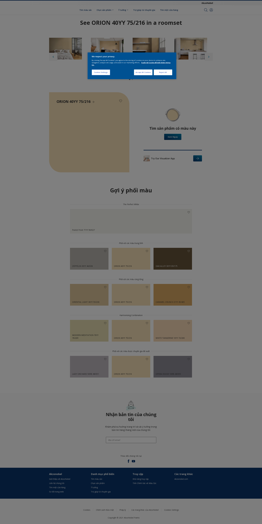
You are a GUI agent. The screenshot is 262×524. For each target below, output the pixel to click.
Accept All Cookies (143, 72)
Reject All (163, 72)
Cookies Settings (101, 72)
